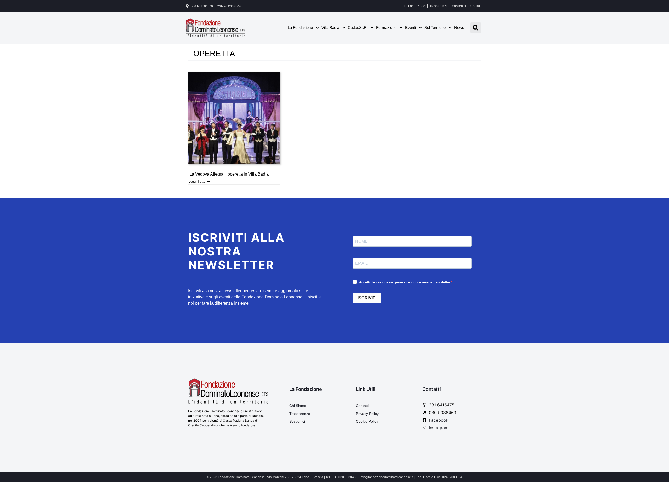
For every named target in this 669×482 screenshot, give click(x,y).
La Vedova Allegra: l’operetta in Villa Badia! (229, 174)
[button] (475, 27)
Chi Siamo (297, 406)
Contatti (475, 6)
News (459, 27)
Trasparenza (439, 6)
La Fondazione (414, 6)
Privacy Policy (367, 413)
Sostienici (459, 6)
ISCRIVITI (366, 298)
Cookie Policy (367, 421)
